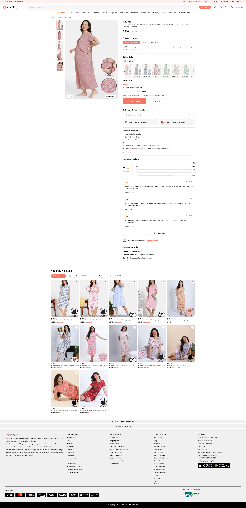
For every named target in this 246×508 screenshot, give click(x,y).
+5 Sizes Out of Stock (130, 85)
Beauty (69, 461)
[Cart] (226, 7)
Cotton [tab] (144, 42)
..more (142, 188)
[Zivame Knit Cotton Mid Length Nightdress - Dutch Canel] (123, 298)
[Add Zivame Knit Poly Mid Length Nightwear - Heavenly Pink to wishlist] (163, 327)
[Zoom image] (91, 59)
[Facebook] (199, 461)
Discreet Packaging (116, 455)
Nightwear (60, 17)
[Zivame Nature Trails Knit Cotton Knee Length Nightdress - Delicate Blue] (65, 298)
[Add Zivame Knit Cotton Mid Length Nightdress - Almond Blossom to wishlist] (163, 282)
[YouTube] (211, 461)
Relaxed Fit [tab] (154, 42)
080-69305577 (218, 452)
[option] (60, 25)
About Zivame (158, 438)
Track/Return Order (194, 1)
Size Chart (142, 91)
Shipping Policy (115, 441)
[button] (188, 7)
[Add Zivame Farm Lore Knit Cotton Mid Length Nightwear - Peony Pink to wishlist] (105, 327)
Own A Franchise (159, 467)
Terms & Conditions (117, 446)
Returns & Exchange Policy (119, 449)
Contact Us (206, 1)
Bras (68, 441)
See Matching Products (131, 50)
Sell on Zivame (225, 1)
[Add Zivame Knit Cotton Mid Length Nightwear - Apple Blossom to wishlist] (192, 282)
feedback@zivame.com (210, 455)
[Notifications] (215, 7)
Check (191, 115)
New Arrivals (71, 438)
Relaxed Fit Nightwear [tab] (117, 276)
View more (127, 152)
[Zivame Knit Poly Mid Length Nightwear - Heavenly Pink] (152, 343)
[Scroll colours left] (125, 71)
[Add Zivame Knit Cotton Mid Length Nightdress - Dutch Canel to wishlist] (134, 282)
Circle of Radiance (160, 472)
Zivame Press (158, 461)
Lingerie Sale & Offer (74, 467)
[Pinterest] (206, 461)
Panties (69, 449)
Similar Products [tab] (58, 276)
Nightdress (68, 17)
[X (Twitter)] (201, 461)
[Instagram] (203, 461)
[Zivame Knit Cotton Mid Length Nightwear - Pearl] (123, 343)
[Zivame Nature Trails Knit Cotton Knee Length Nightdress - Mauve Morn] (94, 298)
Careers (156, 475)
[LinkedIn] (214, 461)
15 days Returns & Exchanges (175, 122)
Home (52, 17)
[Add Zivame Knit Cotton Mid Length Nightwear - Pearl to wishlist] (134, 327)
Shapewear (70, 452)
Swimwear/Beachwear (74, 469)
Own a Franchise (236, 1)
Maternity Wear (72, 458)
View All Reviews (159, 233)
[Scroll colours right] (193, 71)
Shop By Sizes (158, 452)
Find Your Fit (158, 444)
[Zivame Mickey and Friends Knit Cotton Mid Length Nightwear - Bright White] (65, 343)
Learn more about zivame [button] (122, 422)
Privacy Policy (114, 444)
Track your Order (116, 452)
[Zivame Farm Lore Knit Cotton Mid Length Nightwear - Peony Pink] (94, 343)
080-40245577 (207, 452)
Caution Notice (115, 464)
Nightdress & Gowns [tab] (131, 42)
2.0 (69, 97)
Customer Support (116, 461)
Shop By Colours (159, 455)
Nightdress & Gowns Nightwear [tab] (79, 276)
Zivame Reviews (159, 469)
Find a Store (158, 484)
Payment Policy (115, 458)
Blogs (184, 1)
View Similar (111, 96)
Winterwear (70, 455)
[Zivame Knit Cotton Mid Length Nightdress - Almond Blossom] (152, 298)
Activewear (70, 446)
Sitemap (157, 478)
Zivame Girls (71, 464)
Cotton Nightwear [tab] (100, 276)
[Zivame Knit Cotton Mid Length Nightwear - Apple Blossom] (181, 298)
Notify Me (136, 101)
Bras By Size (158, 449)
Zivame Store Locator (161, 458)
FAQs (155, 481)
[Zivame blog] (209, 461)
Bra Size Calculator (160, 446)
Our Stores (215, 1)
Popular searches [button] (122, 426)
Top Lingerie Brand (73, 472)
